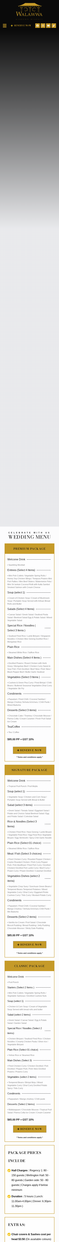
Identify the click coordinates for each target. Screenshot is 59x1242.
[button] (4, 26)
